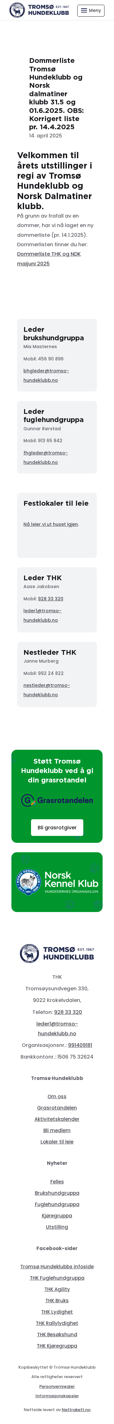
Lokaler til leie (57, 1141)
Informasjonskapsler (57, 1396)
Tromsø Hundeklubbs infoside (57, 1266)
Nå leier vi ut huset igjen (50, 524)
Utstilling (57, 1227)
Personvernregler (57, 1386)
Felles (57, 1181)
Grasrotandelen (57, 1107)
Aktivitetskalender (57, 1119)
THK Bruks (57, 1300)
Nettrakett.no (76, 1410)
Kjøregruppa (57, 1215)
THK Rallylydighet (57, 1323)
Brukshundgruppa (57, 1193)
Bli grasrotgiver (57, 827)
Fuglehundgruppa (57, 1204)
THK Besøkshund (57, 1334)
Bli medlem (57, 1130)
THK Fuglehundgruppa (57, 1278)
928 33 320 (50, 599)
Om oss (57, 1096)
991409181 (80, 1045)
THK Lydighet (57, 1312)
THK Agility (57, 1289)
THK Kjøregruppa (57, 1346)
